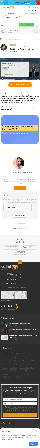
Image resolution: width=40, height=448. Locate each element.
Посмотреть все (19, 258)
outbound (7, 374)
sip (26, 353)
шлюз (13, 367)
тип (5, 364)
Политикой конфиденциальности (27, 202)
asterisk (6, 353)
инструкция (7, 377)
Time (13, 364)
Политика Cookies (7, 439)
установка (30, 357)
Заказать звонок (20, 188)
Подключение (18, 357)
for (5, 367)
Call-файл (24, 370)
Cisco (17, 374)
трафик (18, 377)
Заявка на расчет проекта (20, 228)
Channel (13, 370)
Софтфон (26, 374)
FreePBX (6, 357)
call (5, 360)
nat (32, 364)
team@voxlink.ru (9, 13)
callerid (22, 364)
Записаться (28, 3)
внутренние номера (26, 367)
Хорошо (33, 444)
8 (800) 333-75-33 (11, 279)
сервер (14, 360)
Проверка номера (25, 24)
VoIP (23, 360)
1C (4, 370)
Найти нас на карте (6, 300)
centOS (32, 360)
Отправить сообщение (20, 223)
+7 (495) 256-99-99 (10, 17)
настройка (17, 353)
